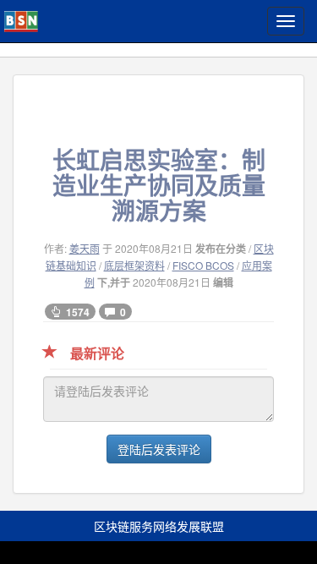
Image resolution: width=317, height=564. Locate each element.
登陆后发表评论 (159, 449)
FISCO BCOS (203, 265)
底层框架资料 (134, 265)
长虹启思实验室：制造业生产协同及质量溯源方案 (158, 184)
